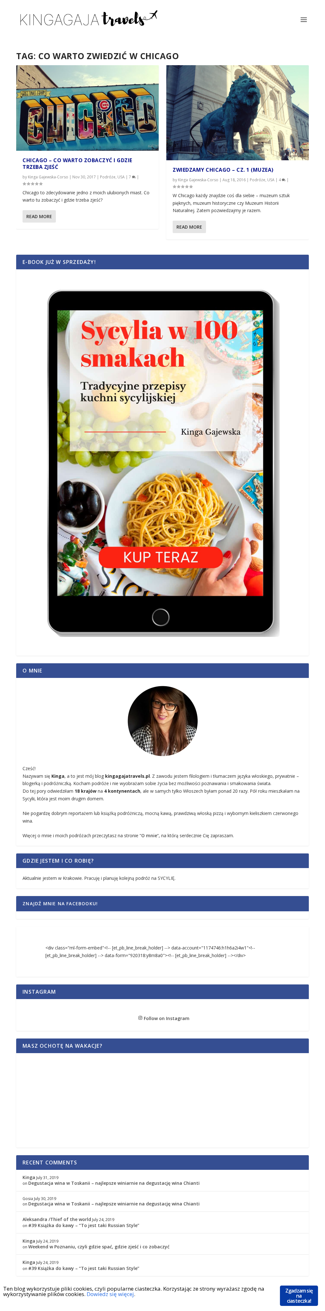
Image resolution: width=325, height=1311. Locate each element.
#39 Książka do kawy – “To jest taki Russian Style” (83, 1225)
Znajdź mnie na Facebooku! (60, 903)
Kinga (29, 1177)
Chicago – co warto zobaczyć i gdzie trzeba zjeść (77, 163)
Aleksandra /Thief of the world (57, 1219)
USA (121, 177)
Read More (39, 216)
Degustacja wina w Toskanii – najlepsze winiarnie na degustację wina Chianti (114, 1183)
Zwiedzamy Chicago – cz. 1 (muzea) (223, 169)
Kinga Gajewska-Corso (48, 177)
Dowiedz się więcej (110, 1294)
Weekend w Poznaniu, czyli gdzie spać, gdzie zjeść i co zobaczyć (98, 1247)
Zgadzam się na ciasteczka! (299, 1295)
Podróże (108, 177)
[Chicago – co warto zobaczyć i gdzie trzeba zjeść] (87, 108)
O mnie (149, 835)
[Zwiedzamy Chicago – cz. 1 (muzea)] (237, 112)
